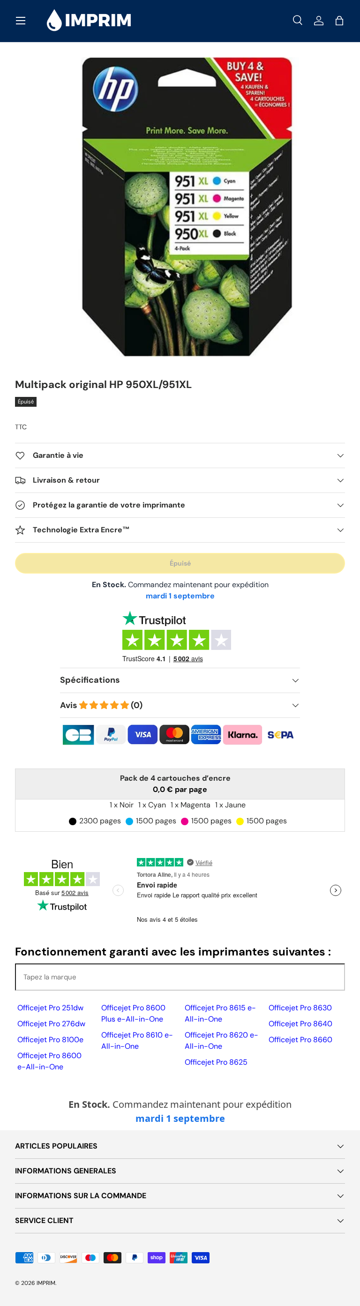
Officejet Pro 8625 (216, 1062)
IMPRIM (46, 1283)
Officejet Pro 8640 (300, 1024)
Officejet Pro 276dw (51, 1024)
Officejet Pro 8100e (50, 1040)
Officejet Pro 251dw (50, 1008)
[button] (339, 20)
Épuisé (180, 563)
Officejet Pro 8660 (300, 1040)
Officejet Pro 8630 (300, 1008)
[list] (180, 207)
